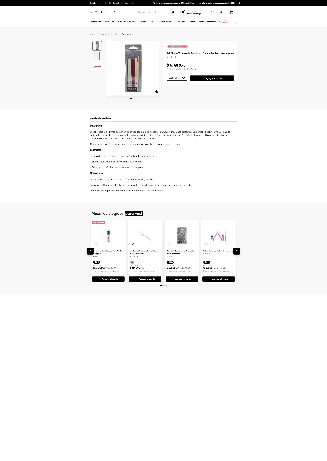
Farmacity (103, 3)
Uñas (116, 34)
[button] (90, 251)
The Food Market (127, 3)
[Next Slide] (239, 3)
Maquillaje (105, 34)
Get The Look (114, 3)
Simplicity (93, 3)
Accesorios (127, 34)
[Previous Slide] (150, 3)
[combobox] (155, 12)
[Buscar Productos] (173, 12)
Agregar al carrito (214, 78)
